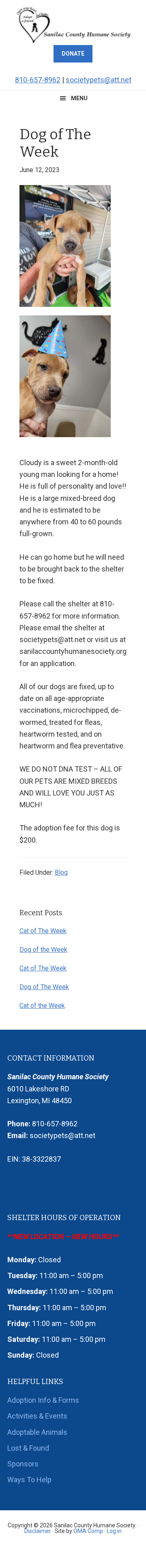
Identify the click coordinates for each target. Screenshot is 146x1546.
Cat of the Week (42, 1005)
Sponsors (23, 1464)
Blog (61, 872)
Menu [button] (79, 98)
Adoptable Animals (37, 1432)
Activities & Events (37, 1416)
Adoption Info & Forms (43, 1400)
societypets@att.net (98, 79)
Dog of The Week (44, 987)
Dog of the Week (43, 949)
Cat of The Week (43, 931)
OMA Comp (88, 1531)
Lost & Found (28, 1448)
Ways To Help (29, 1479)
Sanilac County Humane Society (73, 24)
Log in (114, 1531)
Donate (73, 53)
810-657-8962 (37, 79)
